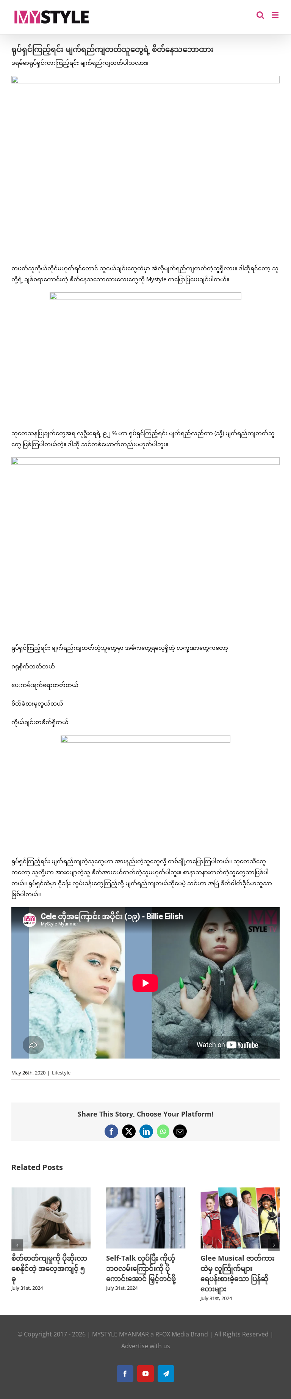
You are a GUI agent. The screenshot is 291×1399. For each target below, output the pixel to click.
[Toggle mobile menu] (276, 15)
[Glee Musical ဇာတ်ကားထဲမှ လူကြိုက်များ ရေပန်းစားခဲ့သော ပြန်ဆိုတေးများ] (240, 1191)
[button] (17, 1245)
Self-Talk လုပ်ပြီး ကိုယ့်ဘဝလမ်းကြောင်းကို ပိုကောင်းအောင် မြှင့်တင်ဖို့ (140, 1268)
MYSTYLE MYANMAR (120, 1334)
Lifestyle (61, 1072)
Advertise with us (145, 1346)
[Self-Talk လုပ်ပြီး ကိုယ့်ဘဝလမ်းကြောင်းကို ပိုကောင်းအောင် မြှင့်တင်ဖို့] (145, 1191)
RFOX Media (172, 1334)
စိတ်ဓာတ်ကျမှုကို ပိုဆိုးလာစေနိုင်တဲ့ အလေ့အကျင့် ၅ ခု (49, 1268)
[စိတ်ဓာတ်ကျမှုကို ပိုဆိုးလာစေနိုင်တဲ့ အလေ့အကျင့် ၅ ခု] (51, 1191)
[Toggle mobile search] (260, 15)
